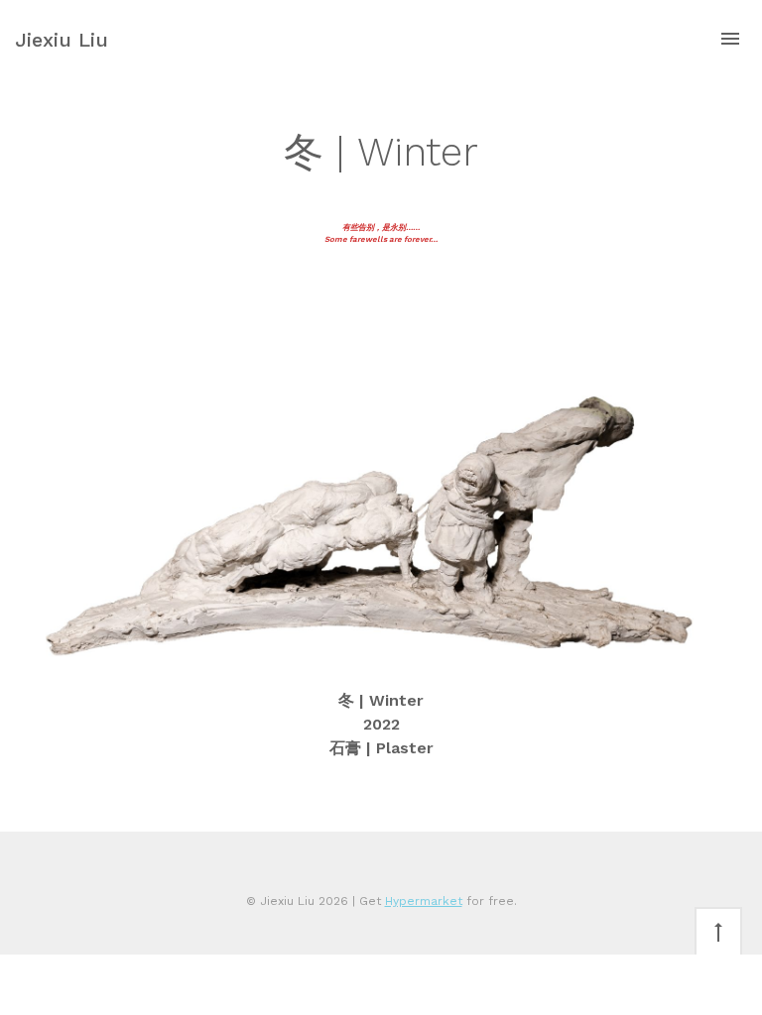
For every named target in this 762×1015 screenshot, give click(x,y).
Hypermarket (423, 901)
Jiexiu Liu (61, 40)
